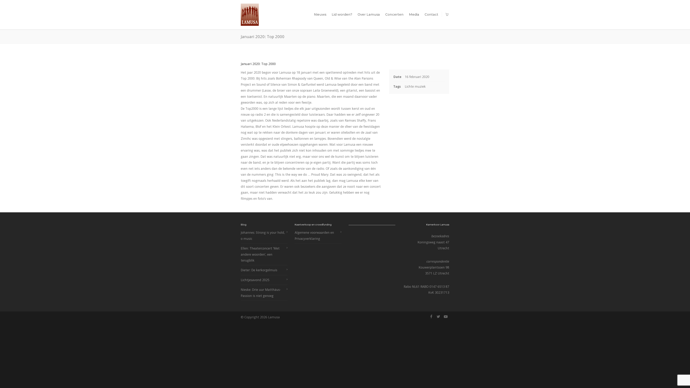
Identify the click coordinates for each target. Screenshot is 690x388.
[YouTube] (445, 316)
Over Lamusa (369, 15)
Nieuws (320, 15)
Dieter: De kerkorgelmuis (259, 270)
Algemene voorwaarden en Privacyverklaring (314, 235)
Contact (431, 15)
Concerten (394, 15)
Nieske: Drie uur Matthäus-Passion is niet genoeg (261, 292)
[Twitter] (438, 316)
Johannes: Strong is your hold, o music (263, 235)
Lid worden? (342, 15)
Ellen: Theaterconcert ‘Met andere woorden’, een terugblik (260, 254)
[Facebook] (431, 316)
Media (414, 15)
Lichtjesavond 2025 (255, 280)
